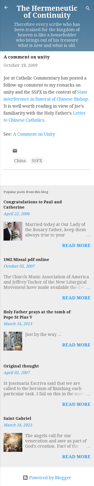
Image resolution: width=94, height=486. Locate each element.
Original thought (21, 366)
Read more (76, 245)
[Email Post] (14, 151)
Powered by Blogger (49, 477)
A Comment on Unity (34, 134)
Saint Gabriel (17, 418)
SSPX (37, 160)
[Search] (88, 9)
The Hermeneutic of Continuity (47, 12)
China (20, 160)
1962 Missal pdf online (26, 259)
